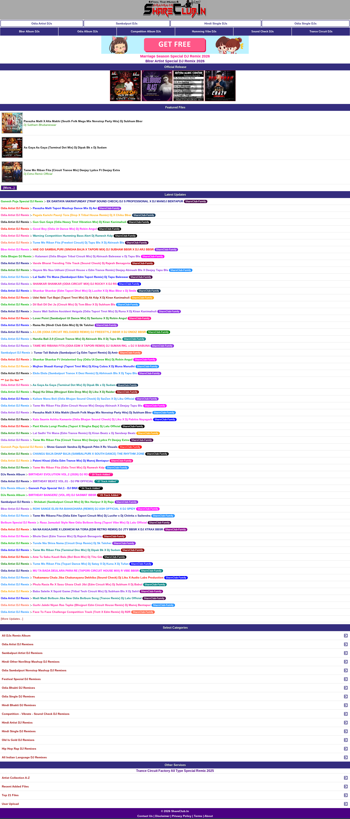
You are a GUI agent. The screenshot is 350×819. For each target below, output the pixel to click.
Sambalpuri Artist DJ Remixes (22, 653)
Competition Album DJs (146, 31)
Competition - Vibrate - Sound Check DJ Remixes (35, 713)
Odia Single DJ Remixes (18, 696)
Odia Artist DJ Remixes (17, 644)
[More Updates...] (12, 618)
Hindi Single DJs (215, 23)
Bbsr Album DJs (29, 31)
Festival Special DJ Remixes (21, 679)
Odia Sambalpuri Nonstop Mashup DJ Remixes (34, 670)
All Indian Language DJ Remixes (24, 757)
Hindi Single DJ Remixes (19, 731)
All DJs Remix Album (16, 635)
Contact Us (145, 816)
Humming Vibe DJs (204, 31)
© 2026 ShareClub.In (175, 811)
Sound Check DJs (262, 31)
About (208, 816)
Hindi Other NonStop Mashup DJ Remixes (31, 661)
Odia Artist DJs (41, 23)
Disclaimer (162, 816)
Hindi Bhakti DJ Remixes (19, 705)
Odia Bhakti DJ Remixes (18, 687)
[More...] (9, 187)
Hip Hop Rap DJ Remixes (19, 748)
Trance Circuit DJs (320, 31)
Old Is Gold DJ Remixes (18, 740)
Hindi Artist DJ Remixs (17, 722)
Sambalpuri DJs (127, 23)
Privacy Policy (181, 816)
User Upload (10, 803)
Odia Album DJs (87, 31)
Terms (198, 816)
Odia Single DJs (306, 23)
